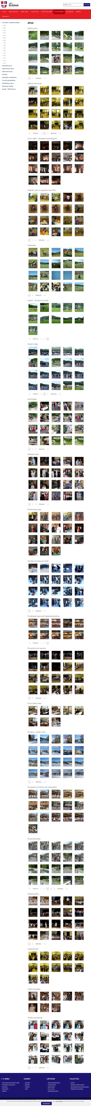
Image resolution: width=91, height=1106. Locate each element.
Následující (38, 78)
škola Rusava (51, 1086)
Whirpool (27, 1082)
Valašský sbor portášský (77, 1089)
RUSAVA (14, 5)
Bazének (27, 1084)
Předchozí (35, 133)
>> (44, 78)
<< (29, 133)
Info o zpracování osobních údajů (10, 1082)
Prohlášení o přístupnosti (8, 1084)
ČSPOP (73, 1082)
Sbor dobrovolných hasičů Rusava (80, 1086)
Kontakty (4, 1091)
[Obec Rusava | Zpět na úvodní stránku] (4, 4)
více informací (59, 1101)
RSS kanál (4, 1086)
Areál (26, 1089)
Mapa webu (5, 1089)
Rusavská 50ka (52, 1084)
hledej (87, 4)
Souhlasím (46, 1103)
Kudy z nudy (51, 1089)
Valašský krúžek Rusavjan (77, 1084)
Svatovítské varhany (53, 1091)
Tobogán (27, 1086)
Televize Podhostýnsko (54, 1082)
